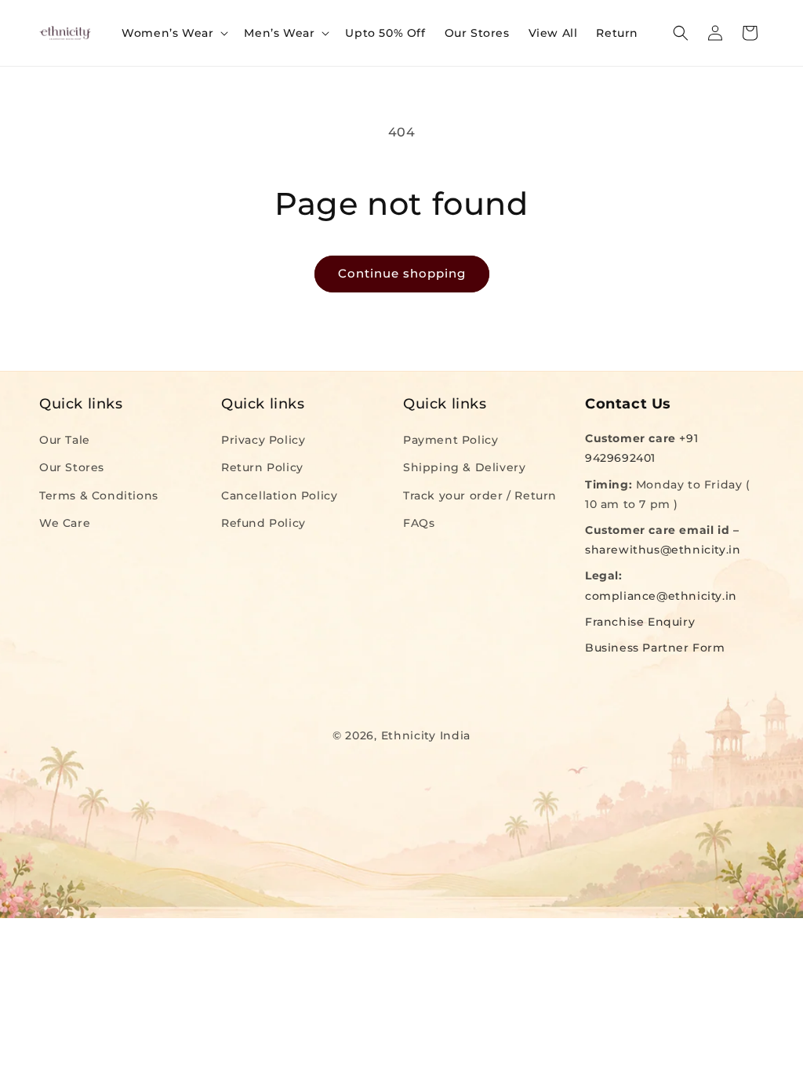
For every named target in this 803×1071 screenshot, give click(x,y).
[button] (173, 32)
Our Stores (71, 467)
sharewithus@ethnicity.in (662, 550)
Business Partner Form (655, 648)
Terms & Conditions (98, 495)
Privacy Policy (263, 440)
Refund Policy (263, 523)
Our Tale (64, 440)
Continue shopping (402, 273)
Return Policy (262, 467)
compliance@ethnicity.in (661, 596)
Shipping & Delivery (464, 467)
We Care (64, 523)
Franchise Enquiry (640, 622)
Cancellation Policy (279, 495)
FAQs (418, 523)
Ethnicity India (426, 735)
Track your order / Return (480, 495)
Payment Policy (450, 440)
